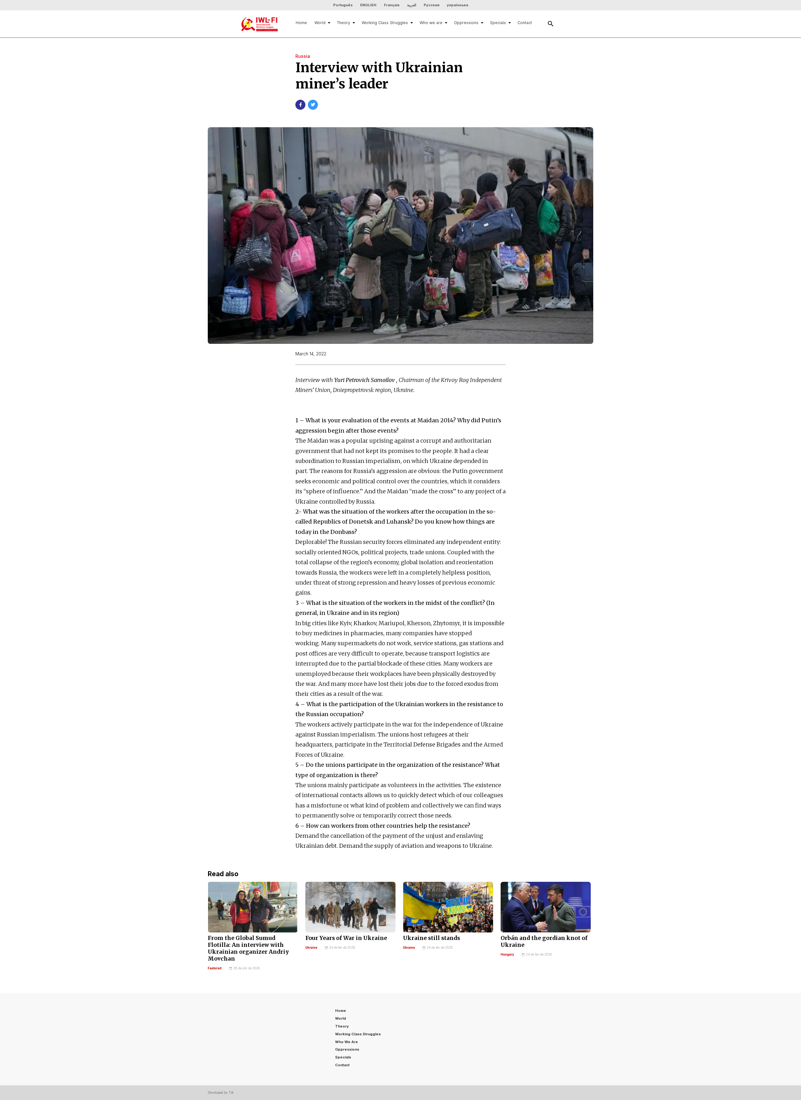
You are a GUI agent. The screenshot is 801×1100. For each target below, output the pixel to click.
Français (392, 5)
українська (457, 5)
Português (343, 5)
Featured (215, 968)
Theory (343, 22)
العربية (411, 5)
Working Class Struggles (385, 22)
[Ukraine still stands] (448, 907)
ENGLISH (368, 5)
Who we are (431, 22)
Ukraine (311, 947)
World (319, 22)
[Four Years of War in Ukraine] (350, 907)
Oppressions (466, 22)
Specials (498, 22)
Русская (431, 5)
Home (301, 22)
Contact (525, 22)
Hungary (507, 954)
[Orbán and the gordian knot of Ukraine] (546, 907)
